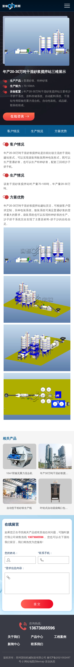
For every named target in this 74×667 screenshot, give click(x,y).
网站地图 (29, 661)
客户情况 (13, 131)
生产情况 (37, 131)
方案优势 (61, 131)
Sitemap (39, 661)
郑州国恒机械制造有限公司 (31, 657)
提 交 (37, 604)
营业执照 (50, 661)
